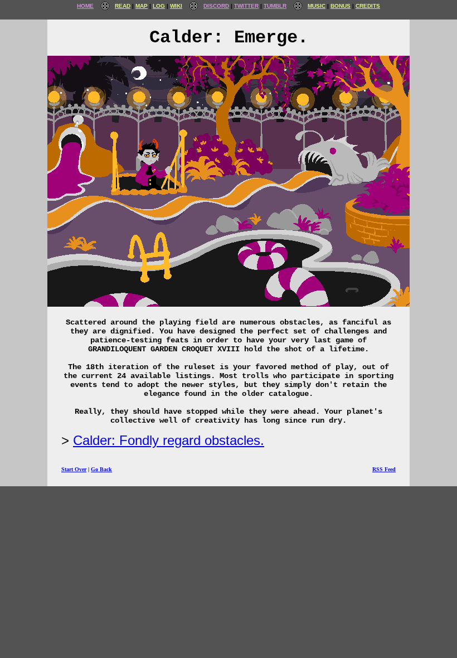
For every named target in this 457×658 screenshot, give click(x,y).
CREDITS (368, 6)
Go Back (101, 469)
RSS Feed (384, 469)
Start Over (73, 469)
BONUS (340, 6)
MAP (141, 6)
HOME (85, 6)
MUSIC (316, 6)
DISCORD (216, 6)
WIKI (176, 6)
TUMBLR (275, 6)
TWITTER (246, 6)
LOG (159, 6)
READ (122, 6)
